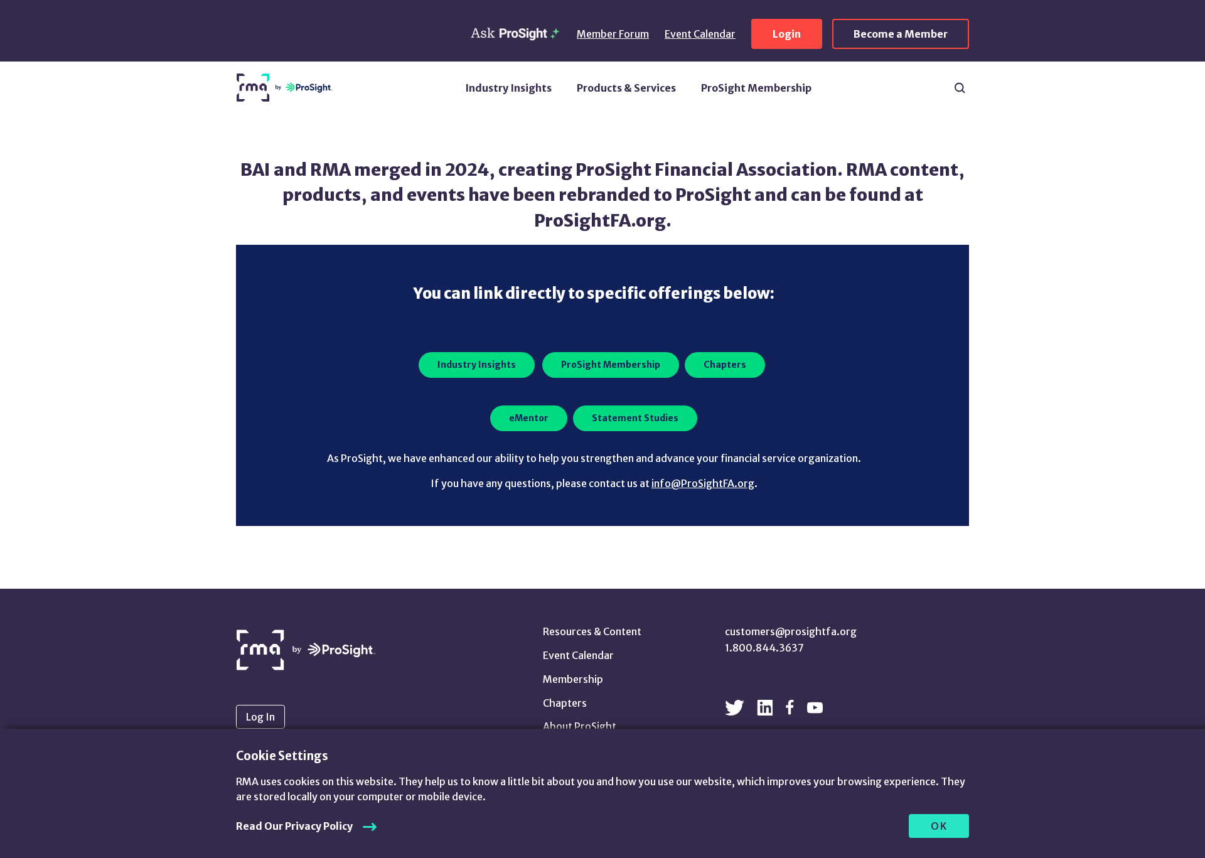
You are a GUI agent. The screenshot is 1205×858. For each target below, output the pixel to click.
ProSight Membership (756, 88)
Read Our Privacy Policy (294, 826)
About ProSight (579, 726)
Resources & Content (592, 631)
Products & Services (626, 88)
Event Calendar (700, 34)
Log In (260, 717)
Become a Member (901, 34)
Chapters (565, 703)
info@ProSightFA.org (702, 483)
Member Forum (613, 34)
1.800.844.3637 (764, 647)
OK (939, 826)
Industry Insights (508, 88)
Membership (573, 679)
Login (787, 34)
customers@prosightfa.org (791, 631)
